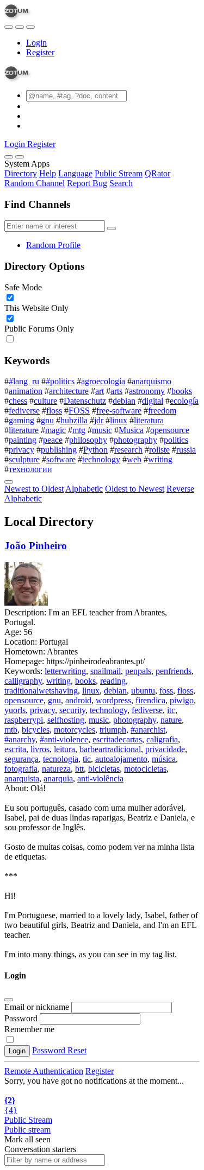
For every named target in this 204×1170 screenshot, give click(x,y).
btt (79, 768)
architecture (69, 391)
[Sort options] (8, 482)
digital (152, 400)
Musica (131, 430)
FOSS (79, 410)
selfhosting (65, 719)
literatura (149, 420)
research (128, 449)
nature (171, 719)
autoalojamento (121, 759)
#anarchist (148, 729)
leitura (64, 749)
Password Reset (59, 1050)
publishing (59, 449)
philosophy (88, 439)
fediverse (24, 410)
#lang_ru (24, 381)
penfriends (173, 671)
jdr (98, 420)
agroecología (103, 381)
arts (116, 391)
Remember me (29, 1029)
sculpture (24, 459)
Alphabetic (84, 488)
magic (55, 430)
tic (87, 759)
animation (25, 391)
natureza (56, 768)
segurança (21, 759)
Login (36, 42)
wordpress (113, 700)
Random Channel (34, 183)
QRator (157, 173)
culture (45, 400)
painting (22, 439)
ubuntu (143, 690)
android (78, 700)
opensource (169, 430)
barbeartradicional (110, 749)
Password (21, 1018)
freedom (162, 410)
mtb (10, 729)
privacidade (165, 749)
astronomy (147, 391)
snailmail (105, 671)
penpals (138, 671)
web (134, 459)
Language (75, 173)
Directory (20, 173)
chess (18, 400)
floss (54, 410)
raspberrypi (23, 719)
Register (40, 52)
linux (118, 420)
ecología (184, 400)
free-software (118, 410)
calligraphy (23, 680)
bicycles (36, 729)
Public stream (27, 1129)
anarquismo (151, 381)
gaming (21, 420)
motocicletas (145, 768)
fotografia (21, 768)
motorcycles (74, 729)
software (61, 459)
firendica (150, 700)
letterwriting (65, 671)
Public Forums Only (39, 328)
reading (113, 680)
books (181, 391)
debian (124, 400)
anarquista (21, 778)
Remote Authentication (43, 1071)
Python (95, 449)
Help (47, 173)
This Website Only (36, 308)
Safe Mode (23, 287)
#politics (60, 381)
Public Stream (119, 173)
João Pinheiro (35, 545)
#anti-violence (64, 739)
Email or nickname (37, 1007)
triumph (113, 729)
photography (135, 439)
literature (24, 430)
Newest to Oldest (34, 488)
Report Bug (87, 183)
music (102, 430)
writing (160, 459)
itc (171, 710)
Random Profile (53, 245)
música (164, 759)
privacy (21, 449)
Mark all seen (27, 1139)
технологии (30, 469)
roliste (159, 449)
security (72, 710)
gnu (47, 420)
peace (53, 439)
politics (176, 439)
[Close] (19, 156)
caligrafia (162, 739)
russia (186, 449)
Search (121, 183)
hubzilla (74, 420)
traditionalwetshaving (41, 690)
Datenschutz (85, 400)
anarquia (58, 778)
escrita (15, 749)
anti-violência (100, 778)
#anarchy (19, 739)
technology (101, 459)
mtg (78, 430)
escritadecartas (117, 739)
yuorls (15, 710)
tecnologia (60, 759)
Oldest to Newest (134, 488)
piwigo (182, 700)
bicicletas (104, 768)
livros (40, 749)
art (99, 391)
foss (166, 690)
